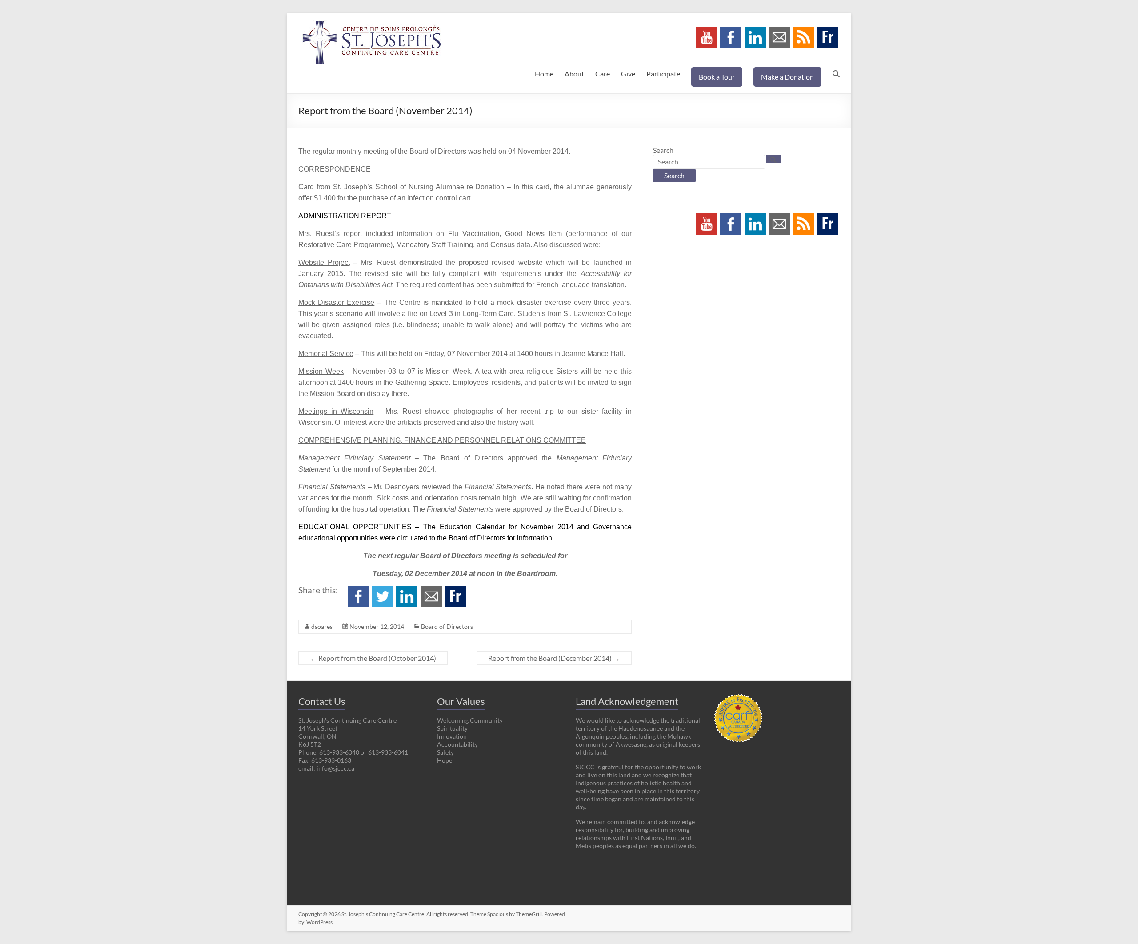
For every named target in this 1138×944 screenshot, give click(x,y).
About (574, 73)
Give (628, 73)
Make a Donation (787, 76)
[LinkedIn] (755, 31)
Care (602, 73)
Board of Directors (447, 626)
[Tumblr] (827, 31)
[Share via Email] (431, 590)
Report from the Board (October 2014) (373, 658)
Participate (663, 73)
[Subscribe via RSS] (803, 31)
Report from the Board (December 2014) (554, 658)
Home (544, 73)
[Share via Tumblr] (455, 590)
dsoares (322, 626)
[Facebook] (730, 31)
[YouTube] (706, 31)
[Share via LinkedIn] (406, 590)
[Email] (779, 31)
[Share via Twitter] (382, 590)
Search (663, 150)
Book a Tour (717, 76)
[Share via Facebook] (358, 590)
